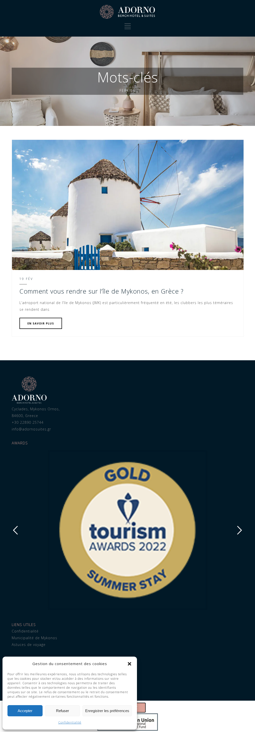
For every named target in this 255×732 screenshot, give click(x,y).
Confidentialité (69, 722)
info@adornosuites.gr (31, 429)
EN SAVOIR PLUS (40, 323)
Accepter (25, 711)
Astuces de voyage (29, 644)
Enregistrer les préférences (107, 711)
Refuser (62, 711)
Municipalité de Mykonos (34, 637)
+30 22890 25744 (28, 422)
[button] (129, 663)
